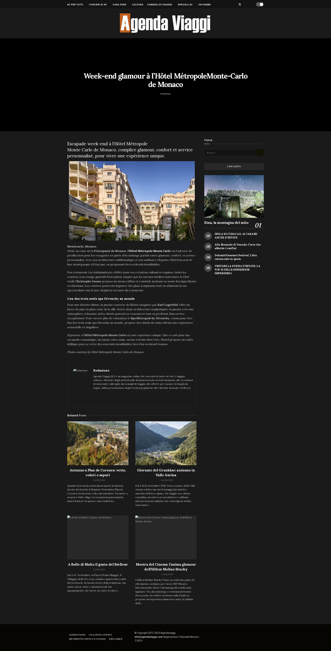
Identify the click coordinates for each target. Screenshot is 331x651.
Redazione (101, 370)
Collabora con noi (100, 634)
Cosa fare (119, 4)
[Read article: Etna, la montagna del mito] (234, 196)
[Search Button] (250, 4)
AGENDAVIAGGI (77, 634)
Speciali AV (185, 4)
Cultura (137, 4)
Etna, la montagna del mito (226, 222)
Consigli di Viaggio (159, 4)
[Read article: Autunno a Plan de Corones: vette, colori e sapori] (97, 443)
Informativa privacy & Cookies (87, 639)
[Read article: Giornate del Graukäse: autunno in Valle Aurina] (166, 443)
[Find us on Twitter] (239, 4)
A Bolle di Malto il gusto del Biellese (98, 564)
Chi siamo (204, 4)
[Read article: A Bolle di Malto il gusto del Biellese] (97, 537)
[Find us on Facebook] (228, 4)
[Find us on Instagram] (234, 4)
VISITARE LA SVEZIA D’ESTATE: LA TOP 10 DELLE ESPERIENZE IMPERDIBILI (237, 269)
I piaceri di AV (98, 4)
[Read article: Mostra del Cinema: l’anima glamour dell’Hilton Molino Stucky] (166, 537)
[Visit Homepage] (165, 23)
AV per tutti (75, 4)
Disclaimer (115, 639)
